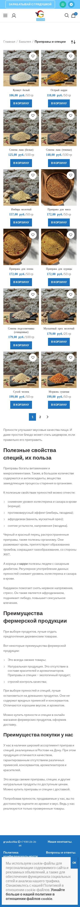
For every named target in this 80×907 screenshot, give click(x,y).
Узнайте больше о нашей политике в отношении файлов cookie (35, 894)
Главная (9, 41)
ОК (74, 862)
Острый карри (59, 90)
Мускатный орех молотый (59, 328)
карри (23, 563)
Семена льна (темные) (59, 150)
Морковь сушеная (59, 392)
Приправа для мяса (59, 209)
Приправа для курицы (59, 269)
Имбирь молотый (21, 209)
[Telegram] (71, 4)
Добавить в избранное (33, 56)
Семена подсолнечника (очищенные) (21, 330)
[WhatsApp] (63, 4)
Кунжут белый (21, 90)
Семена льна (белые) (21, 150)
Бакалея (25, 41)
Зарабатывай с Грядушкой (30, 4)
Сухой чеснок (21, 392)
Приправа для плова (21, 269)
